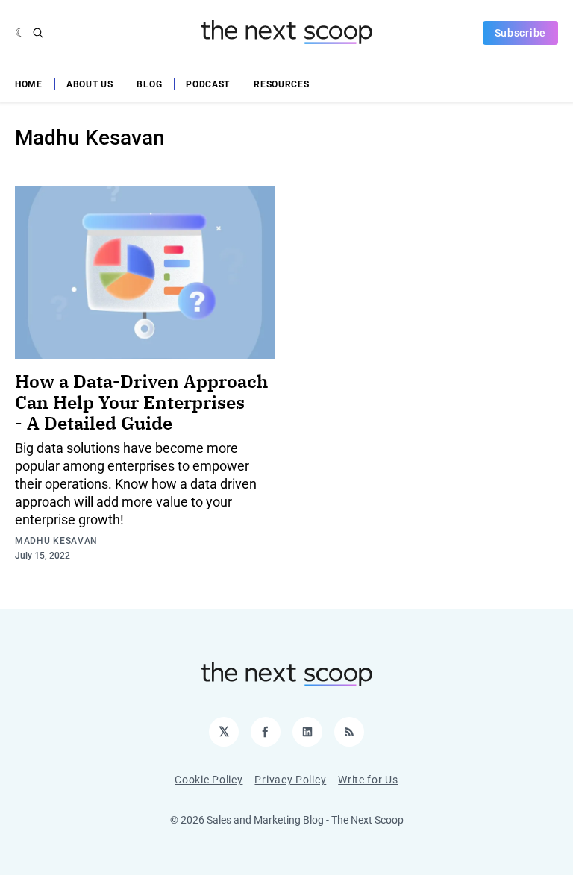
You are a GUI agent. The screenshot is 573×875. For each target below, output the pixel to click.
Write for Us (368, 779)
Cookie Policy (208, 779)
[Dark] (20, 32)
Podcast (208, 84)
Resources (281, 84)
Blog (149, 84)
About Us (89, 84)
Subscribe (520, 33)
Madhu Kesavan (56, 541)
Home (29, 84)
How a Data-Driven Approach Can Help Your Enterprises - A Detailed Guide (141, 402)
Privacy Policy (290, 779)
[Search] (38, 33)
